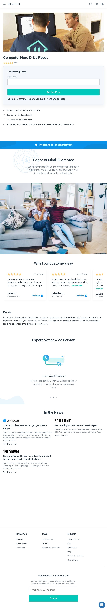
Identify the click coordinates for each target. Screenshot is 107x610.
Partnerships (47, 539)
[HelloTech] (16, 4)
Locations (20, 547)
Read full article (9, 444)
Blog (69, 552)
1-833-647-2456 (46, 99)
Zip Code (11, 77)
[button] (102, 605)
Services (19, 539)
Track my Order (74, 539)
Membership (21, 543)
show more (77, 285)
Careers (45, 543)
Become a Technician (51, 547)
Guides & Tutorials (75, 556)
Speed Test (72, 547)
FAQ (69, 543)
